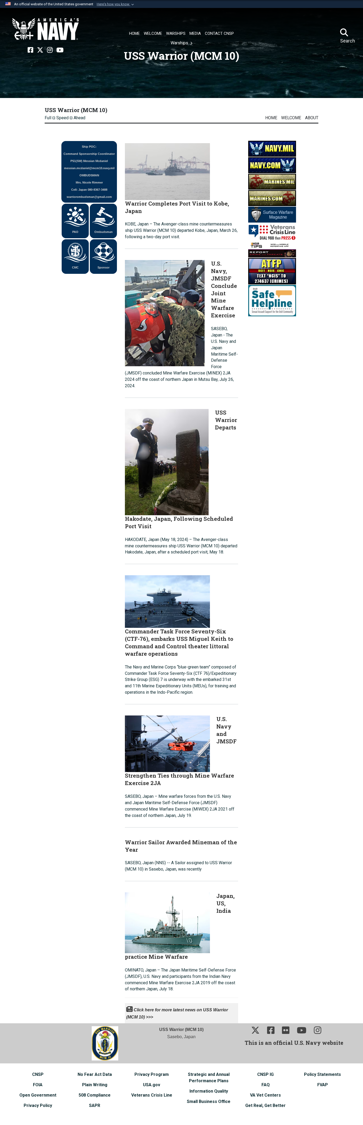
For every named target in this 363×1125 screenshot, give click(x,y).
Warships (180, 42)
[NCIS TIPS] (272, 249)
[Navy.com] (272, 165)
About (311, 117)
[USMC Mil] (272, 181)
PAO (75, 231)
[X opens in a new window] (40, 50)
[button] (116, 4)
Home (271, 117)
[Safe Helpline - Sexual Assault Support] (272, 300)
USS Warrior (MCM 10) (76, 110)
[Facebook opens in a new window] (30, 50)
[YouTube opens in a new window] (60, 50)
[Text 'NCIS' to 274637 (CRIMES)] (272, 271)
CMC (75, 267)
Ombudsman (103, 231)
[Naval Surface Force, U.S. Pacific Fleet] (45, 29)
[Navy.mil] (272, 148)
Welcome (291, 117)
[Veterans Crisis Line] (272, 231)
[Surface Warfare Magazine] (272, 214)
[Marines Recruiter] (272, 198)
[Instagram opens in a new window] (50, 50)
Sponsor (103, 267)
